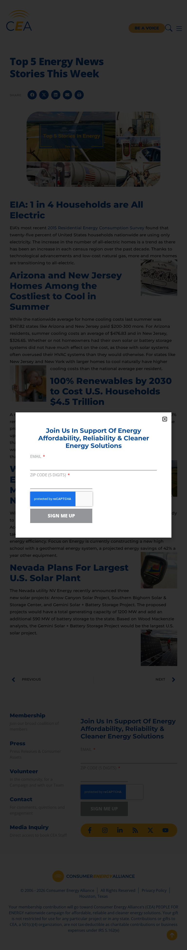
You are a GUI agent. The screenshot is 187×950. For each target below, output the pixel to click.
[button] (165, 419)
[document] (93, 475)
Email (36, 456)
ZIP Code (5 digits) (48, 475)
